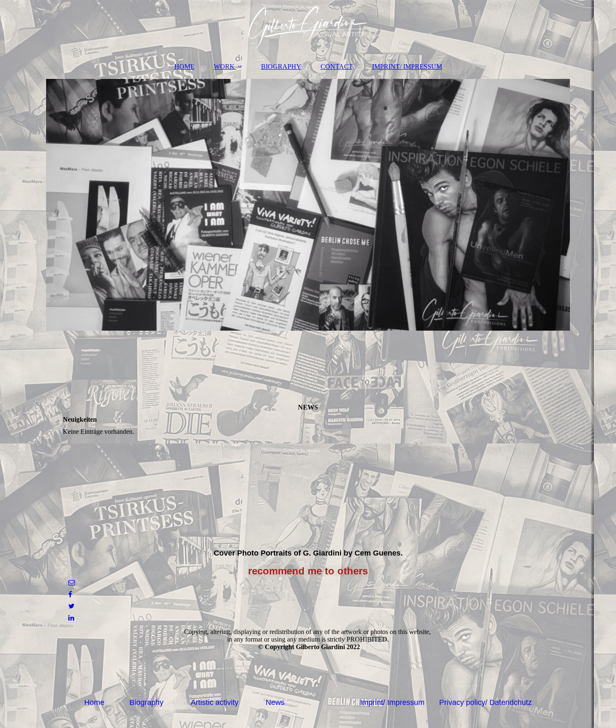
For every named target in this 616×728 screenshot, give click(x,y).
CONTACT (337, 66)
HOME (184, 66)
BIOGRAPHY (281, 66)
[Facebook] (69, 594)
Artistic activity (214, 702)
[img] (308, 27)
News (275, 702)
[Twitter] (71, 606)
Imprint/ (373, 702)
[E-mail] (71, 582)
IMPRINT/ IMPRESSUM (407, 66)
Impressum (405, 702)
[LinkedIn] (70, 617)
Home (94, 702)
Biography (146, 702)
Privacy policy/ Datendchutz (485, 702)
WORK (224, 66)
